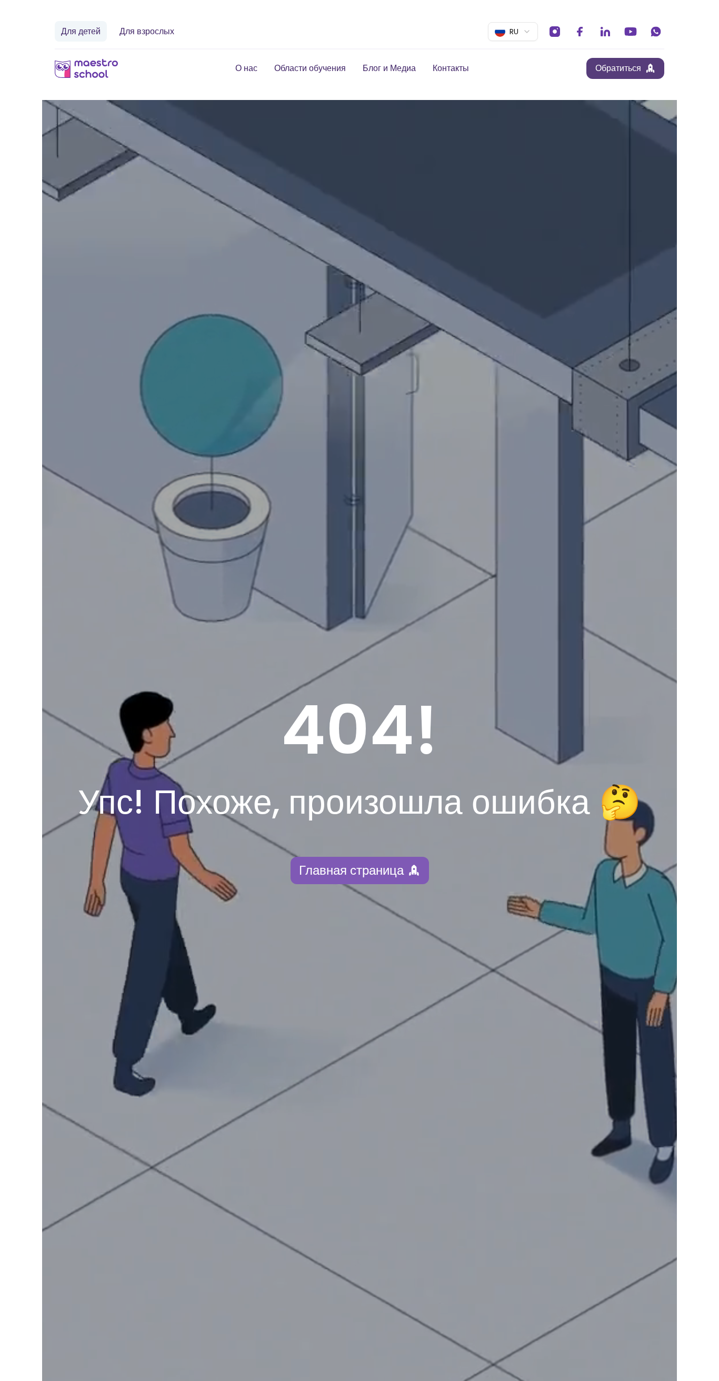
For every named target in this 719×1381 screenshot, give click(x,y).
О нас (246, 68)
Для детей (81, 31)
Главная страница (351, 870)
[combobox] (513, 31)
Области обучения (310, 68)
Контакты (451, 68)
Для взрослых (146, 31)
